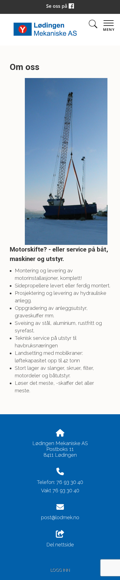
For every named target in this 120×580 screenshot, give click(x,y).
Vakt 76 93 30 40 (60, 490)
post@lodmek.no (60, 517)
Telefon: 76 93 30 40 (60, 482)
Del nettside (60, 545)
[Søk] (93, 25)
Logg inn (60, 570)
